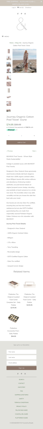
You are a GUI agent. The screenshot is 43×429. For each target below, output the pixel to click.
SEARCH (21, 379)
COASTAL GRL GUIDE (21, 414)
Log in (14, 7)
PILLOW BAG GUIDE (22, 410)
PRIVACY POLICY (21, 406)
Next (34, 151)
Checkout (28, 7)
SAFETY (21, 399)
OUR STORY (21, 387)
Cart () (21, 7)
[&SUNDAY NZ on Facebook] (18, 13)
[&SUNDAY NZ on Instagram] (25, 13)
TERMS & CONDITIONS (21, 402)
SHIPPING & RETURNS (21, 395)
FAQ (21, 391)
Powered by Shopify (27, 423)
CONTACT (21, 383)
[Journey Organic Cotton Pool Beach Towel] (24, 61)
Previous (10, 151)
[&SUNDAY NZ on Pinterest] (21, 13)
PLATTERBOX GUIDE (21, 418)
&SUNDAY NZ (18, 423)
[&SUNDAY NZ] (21, 24)
